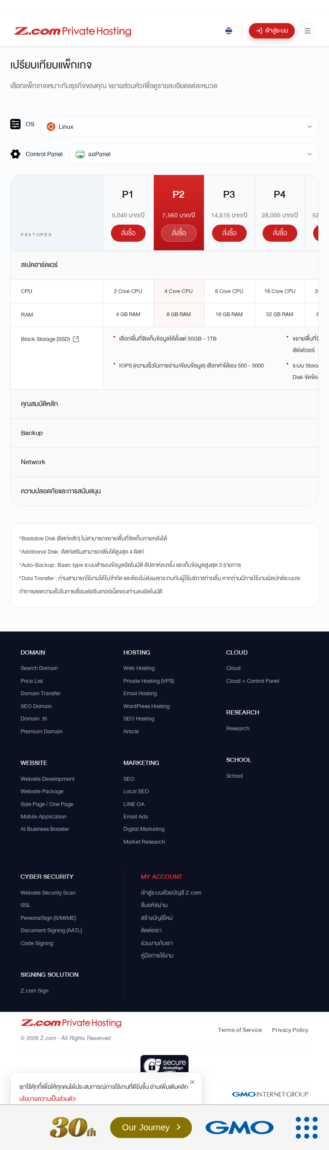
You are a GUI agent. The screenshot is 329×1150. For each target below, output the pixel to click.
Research (237, 728)
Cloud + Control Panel (252, 681)
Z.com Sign (34, 991)
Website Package (42, 791)
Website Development (48, 779)
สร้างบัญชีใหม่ (157, 918)
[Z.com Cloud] (72, 31)
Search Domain (39, 668)
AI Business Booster (45, 829)
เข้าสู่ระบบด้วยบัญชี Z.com (171, 893)
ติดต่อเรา (151, 930)
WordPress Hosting (146, 706)
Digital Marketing (143, 829)
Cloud (233, 668)
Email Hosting (140, 693)
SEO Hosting (138, 719)
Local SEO (136, 791)
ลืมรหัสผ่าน (154, 905)
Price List (32, 681)
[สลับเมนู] (307, 31)
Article (131, 731)
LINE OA (133, 804)
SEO (129, 779)
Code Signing (37, 943)
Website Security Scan (48, 893)
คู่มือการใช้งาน (157, 956)
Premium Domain (42, 731)
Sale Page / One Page (47, 804)
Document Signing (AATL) (51, 930)
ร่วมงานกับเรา (157, 943)
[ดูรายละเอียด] (75, 339)
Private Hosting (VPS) (148, 681)
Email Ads (135, 817)
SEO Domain (36, 706)
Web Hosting (139, 668)
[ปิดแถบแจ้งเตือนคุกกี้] (192, 1082)
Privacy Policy (290, 1030)
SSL (25, 905)
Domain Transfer (40, 693)
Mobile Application (43, 817)
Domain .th (34, 719)
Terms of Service (240, 1030)
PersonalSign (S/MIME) (48, 918)
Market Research (144, 842)
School (234, 776)
